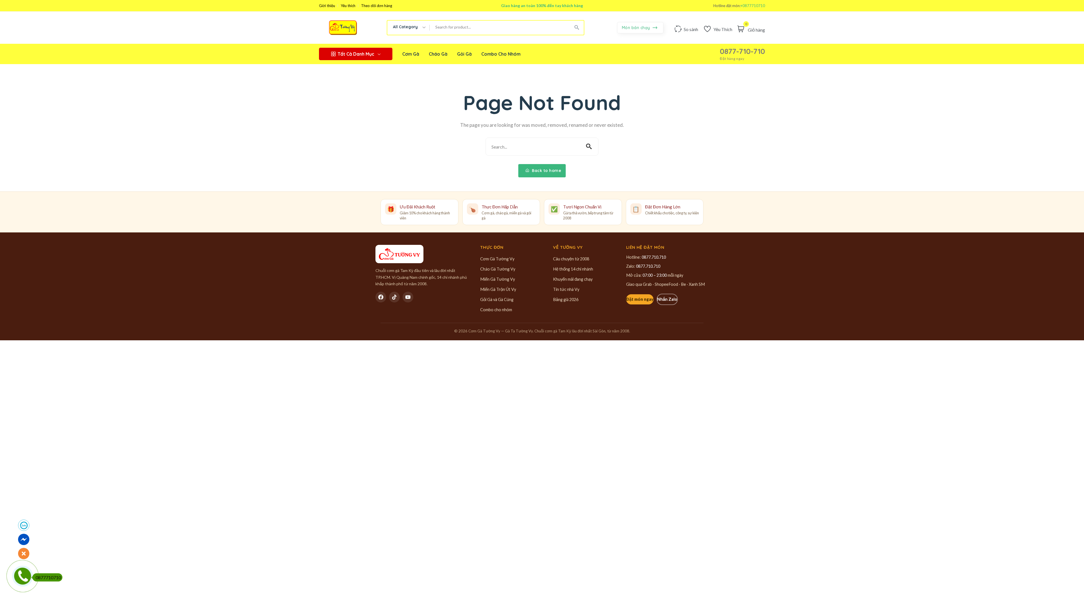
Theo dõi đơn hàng (376, 6)
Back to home (546, 170)
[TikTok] (394, 297)
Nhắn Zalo (667, 299)
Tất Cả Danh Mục (356, 54)
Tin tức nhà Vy (566, 289)
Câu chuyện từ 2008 (571, 258)
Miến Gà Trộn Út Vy (498, 289)
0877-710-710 (742, 51)
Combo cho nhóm (496, 309)
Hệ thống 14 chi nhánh (573, 269)
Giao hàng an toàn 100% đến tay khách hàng (542, 5)
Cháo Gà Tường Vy (497, 269)
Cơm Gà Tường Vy (497, 258)
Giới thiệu (327, 6)
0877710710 (48, 577)
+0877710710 (752, 6)
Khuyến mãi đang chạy (573, 279)
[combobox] (408, 28)
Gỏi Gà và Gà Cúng (496, 299)
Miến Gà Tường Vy (497, 279)
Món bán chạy (637, 27)
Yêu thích (348, 6)
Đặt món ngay (640, 299)
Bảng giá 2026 (565, 299)
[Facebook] (380, 297)
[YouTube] (408, 297)
